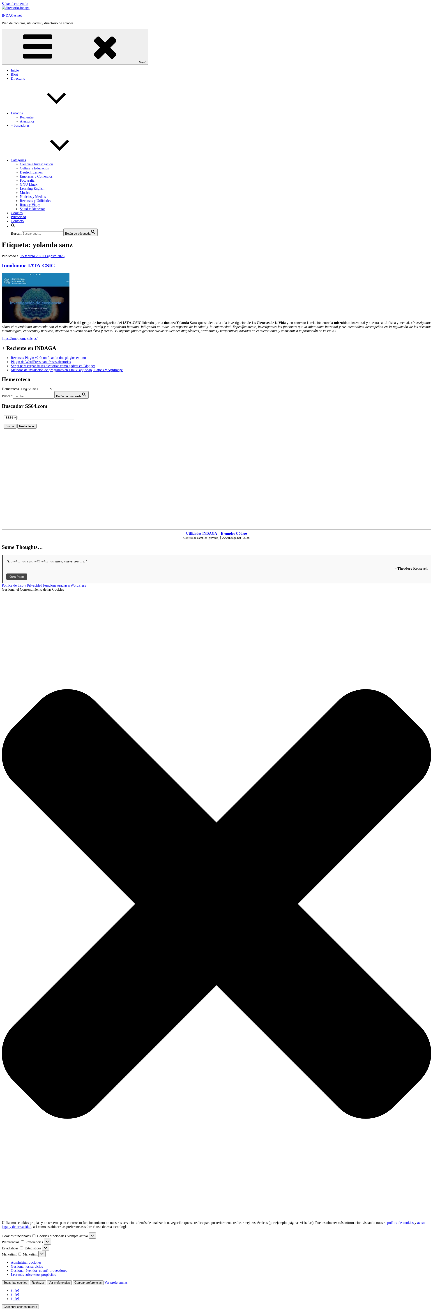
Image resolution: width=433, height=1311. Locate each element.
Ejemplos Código (234, 533)
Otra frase (16, 576)
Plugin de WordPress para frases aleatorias (41, 362)
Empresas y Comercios (36, 176)
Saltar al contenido (15, 4)
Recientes (27, 117)
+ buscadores (20, 125)
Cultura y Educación (34, 168)
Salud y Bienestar (32, 209)
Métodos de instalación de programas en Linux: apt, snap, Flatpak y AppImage (67, 370)
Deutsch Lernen (31, 172)
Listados (17, 113)
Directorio (18, 78)
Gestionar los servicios (27, 1266)
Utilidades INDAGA (201, 533)
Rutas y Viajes (30, 205)
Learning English (32, 188)
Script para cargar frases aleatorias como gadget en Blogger (53, 366)
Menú (142, 62)
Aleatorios (27, 121)
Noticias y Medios (33, 197)
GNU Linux (28, 184)
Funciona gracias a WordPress (64, 585)
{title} (15, 1291)
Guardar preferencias (88, 1282)
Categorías (18, 160)
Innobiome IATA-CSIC (28, 265)
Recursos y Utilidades (35, 201)
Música (25, 192)
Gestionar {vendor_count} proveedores (39, 1270)
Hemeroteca (10, 389)
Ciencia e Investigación (36, 164)
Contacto (17, 221)
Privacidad (18, 217)
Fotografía (27, 180)
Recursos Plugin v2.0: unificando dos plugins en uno (48, 358)
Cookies (17, 213)
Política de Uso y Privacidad (22, 585)
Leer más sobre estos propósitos (33, 1274)
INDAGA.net (12, 15)
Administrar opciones (26, 1262)
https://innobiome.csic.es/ (19, 338)
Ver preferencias (59, 1282)
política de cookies (400, 1223)
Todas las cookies (15, 1282)
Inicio (15, 70)
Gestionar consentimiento (20, 1307)
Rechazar (38, 1282)
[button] (13, 226)
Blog (14, 74)
